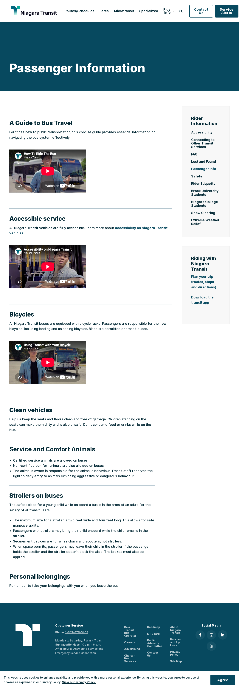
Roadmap (153, 627)
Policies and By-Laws (175, 642)
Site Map (176, 661)
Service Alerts (227, 11)
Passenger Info (203, 169)
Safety (196, 176)
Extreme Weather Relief (205, 222)
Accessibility (202, 132)
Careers (129, 642)
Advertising (132, 648)
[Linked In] (222, 635)
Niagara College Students (204, 203)
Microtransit (124, 11)
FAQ (194, 154)
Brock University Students (205, 192)
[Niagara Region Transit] (34, 11)
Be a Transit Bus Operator (130, 631)
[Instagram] (211, 635)
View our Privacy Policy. (79, 682)
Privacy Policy (175, 653)
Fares (104, 11)
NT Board (153, 633)
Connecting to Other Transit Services (203, 143)
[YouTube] (211, 646)
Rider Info (167, 11)
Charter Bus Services (130, 658)
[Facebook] (200, 635)
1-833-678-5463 (76, 632)
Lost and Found (203, 161)
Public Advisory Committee (154, 643)
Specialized (148, 11)
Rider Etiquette (203, 183)
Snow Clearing (203, 213)
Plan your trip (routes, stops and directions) (203, 282)
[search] (180, 11)
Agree (222, 680)
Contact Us (201, 11)
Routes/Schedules (79, 11)
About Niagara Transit (175, 629)
